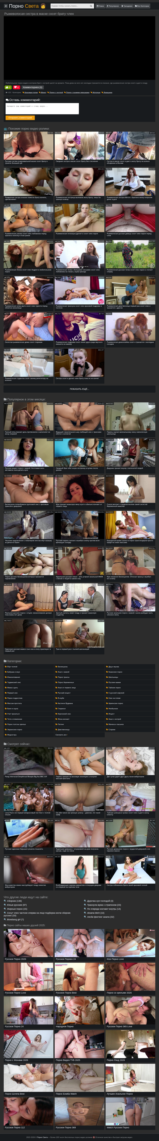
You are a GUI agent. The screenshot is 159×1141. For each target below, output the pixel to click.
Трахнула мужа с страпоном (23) (104, 905)
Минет (43, 92)
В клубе (60, 698)
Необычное (113, 709)
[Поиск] (91, 5)
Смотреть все (61, 735)
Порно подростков (14, 698)
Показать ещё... (79, 389)
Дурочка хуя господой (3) (100, 901)
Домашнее (107, 92)
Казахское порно (115, 672)
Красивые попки (31, 92)
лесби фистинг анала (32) (100, 917)
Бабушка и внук (13, 672)
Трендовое (127, 6)
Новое (101, 6)
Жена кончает (63, 719)
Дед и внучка (113, 667)
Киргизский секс (64, 714)
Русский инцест (63, 693)
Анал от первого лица (66, 688)
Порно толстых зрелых (16, 724)
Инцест (111, 714)
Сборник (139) (14, 901)
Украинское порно (14, 730)
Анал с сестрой (114, 719)
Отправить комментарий (20, 118)
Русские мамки (114, 682)
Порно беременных (65, 682)
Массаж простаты (14, 703)
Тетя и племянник (14, 719)
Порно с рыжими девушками (77, 92)
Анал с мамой (63, 672)
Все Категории (143, 6)
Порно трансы (63, 677)
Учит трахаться (13, 714)
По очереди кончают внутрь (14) (104, 909)
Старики (111, 730)
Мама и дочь (12, 688)
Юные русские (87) (17, 905)
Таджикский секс (14, 682)
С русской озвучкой (116, 693)
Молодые (96, 92)
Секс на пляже (114, 698)
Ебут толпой (12, 667)
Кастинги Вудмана (65, 703)
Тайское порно (114, 688)
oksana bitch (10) (95, 913)
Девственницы (63, 730)
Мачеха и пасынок (116, 724)
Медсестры (12, 735)
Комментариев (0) (32, 87)
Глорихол (61, 709)
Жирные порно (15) (17, 909)
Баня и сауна (12, 709)
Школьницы (113, 677)
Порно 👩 (27, 5)
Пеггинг (60, 724)
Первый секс (12, 693)
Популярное (113, 6)
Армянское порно (115, 703)
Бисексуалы (62, 667)
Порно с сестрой (56, 92)
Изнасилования (13, 677)
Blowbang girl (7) (15, 919)
